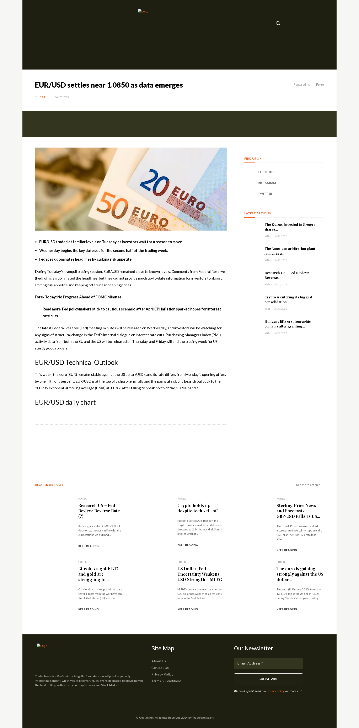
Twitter (265, 193)
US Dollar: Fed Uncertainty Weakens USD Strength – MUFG (199, 574)
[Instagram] (47, 23)
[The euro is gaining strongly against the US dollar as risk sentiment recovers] (252, 587)
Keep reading (88, 546)
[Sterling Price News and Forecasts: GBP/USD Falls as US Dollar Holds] (252, 523)
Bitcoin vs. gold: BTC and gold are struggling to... (98, 574)
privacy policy (275, 691)
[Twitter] (56, 23)
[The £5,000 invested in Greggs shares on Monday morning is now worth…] (252, 230)
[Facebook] (38, 23)
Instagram (267, 182)
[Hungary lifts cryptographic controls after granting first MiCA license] (252, 327)
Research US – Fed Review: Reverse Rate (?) (99, 510)
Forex (320, 84)
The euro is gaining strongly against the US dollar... (300, 574)
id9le (42, 97)
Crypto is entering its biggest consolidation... (288, 299)
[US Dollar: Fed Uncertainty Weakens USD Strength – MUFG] (153, 587)
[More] (103, 446)
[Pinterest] (84, 446)
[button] (277, 23)
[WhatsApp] (93, 446)
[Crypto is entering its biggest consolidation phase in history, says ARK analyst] (252, 302)
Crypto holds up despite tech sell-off (197, 507)
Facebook (266, 172)
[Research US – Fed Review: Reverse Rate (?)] (252, 278)
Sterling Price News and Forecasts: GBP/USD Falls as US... (298, 510)
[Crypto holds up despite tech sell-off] (153, 523)
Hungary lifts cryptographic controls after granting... (287, 323)
